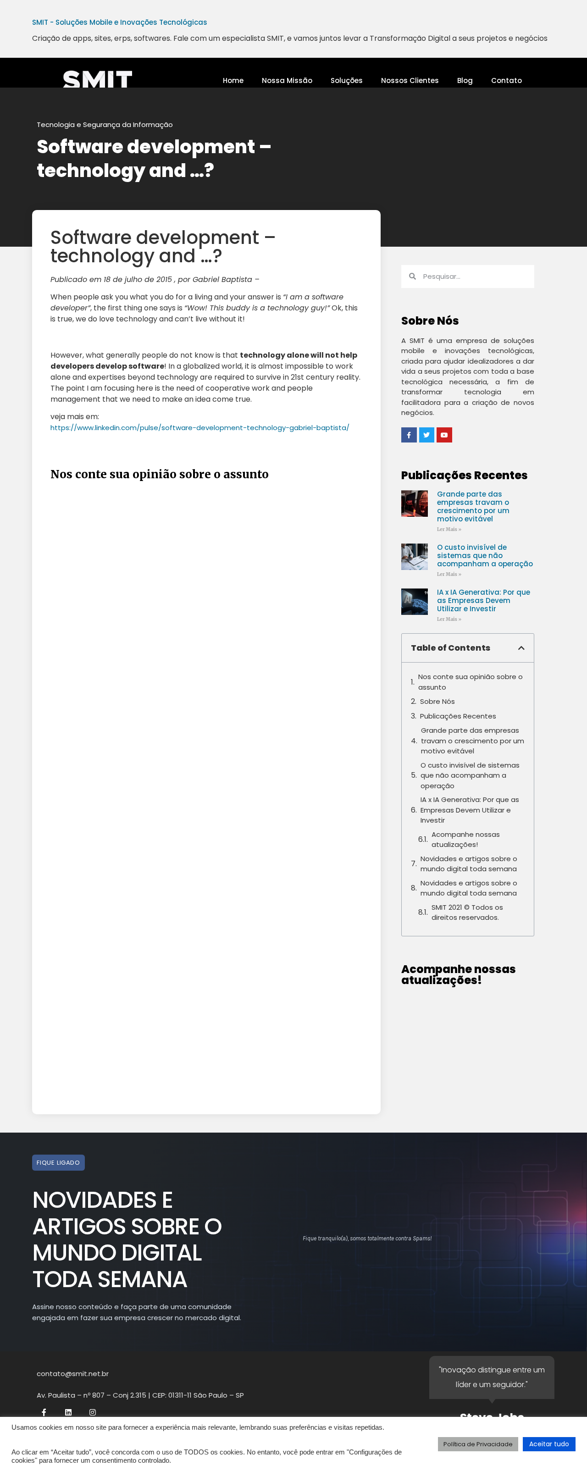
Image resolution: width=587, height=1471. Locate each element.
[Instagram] (92, 1412)
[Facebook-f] (44, 1412)
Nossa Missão (287, 80)
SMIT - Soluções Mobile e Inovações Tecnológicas (119, 22)
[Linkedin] (68, 1412)
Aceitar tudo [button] (549, 1444)
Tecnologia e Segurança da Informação (105, 124)
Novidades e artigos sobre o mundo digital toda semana (469, 864)
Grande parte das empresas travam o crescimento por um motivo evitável (473, 506)
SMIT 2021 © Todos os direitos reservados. (467, 912)
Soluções (347, 80)
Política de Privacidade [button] (478, 1444)
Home (233, 80)
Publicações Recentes (458, 716)
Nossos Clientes (410, 80)
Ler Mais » (449, 529)
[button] (521, 648)
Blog (465, 80)
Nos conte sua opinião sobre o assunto (470, 682)
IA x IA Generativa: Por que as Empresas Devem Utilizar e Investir (483, 600)
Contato (506, 80)
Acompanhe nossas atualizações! (466, 840)
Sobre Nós (437, 701)
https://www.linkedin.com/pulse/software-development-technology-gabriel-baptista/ (199, 427)
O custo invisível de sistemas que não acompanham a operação (485, 555)
